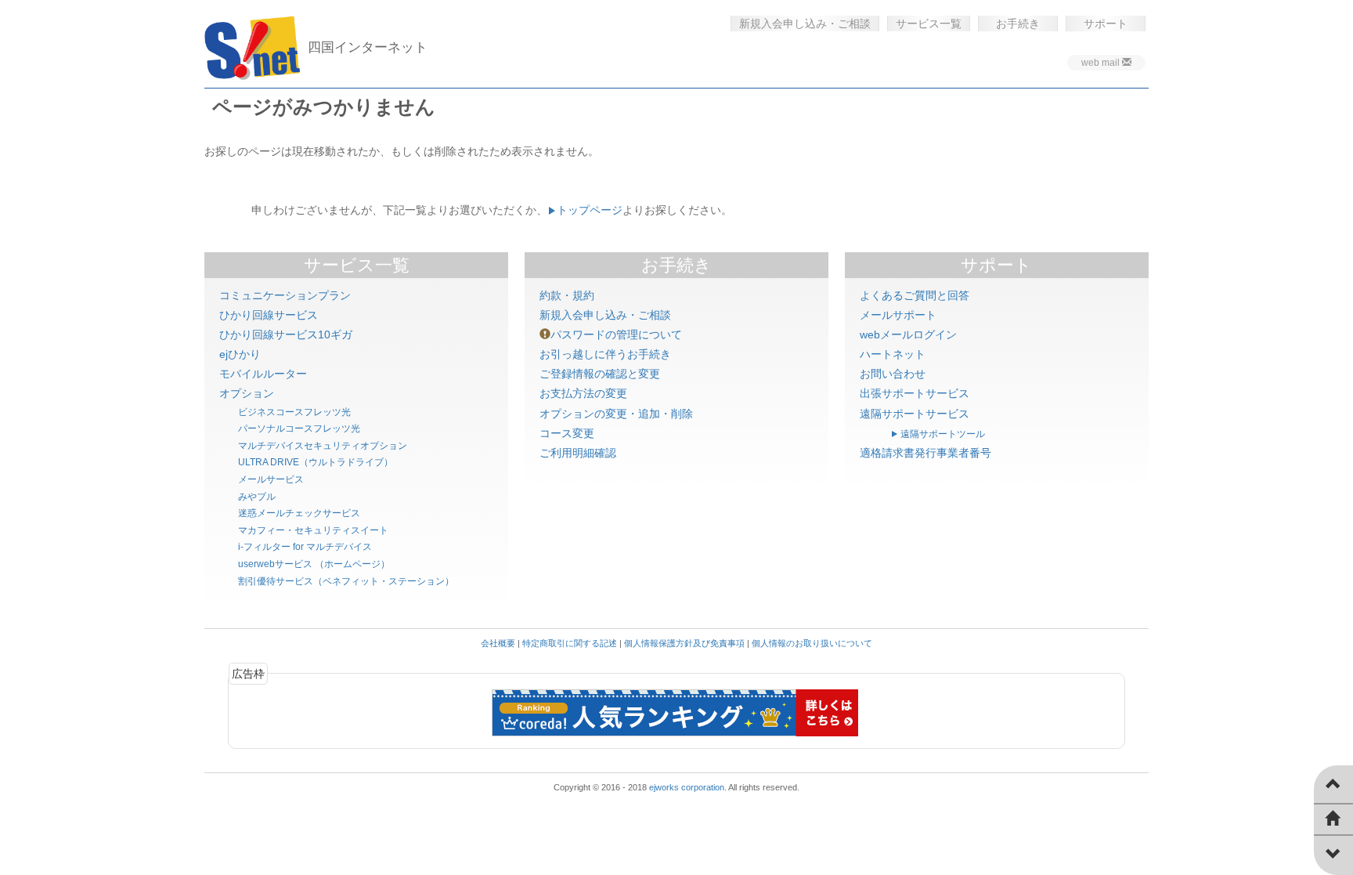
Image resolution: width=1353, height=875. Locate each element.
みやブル (257, 496)
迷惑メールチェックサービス (299, 513)
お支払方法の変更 (583, 393)
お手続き (1018, 23)
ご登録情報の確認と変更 (599, 373)
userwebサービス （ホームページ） (314, 564)
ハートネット (892, 354)
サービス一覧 (929, 23)
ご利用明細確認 (577, 453)
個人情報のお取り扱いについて (812, 643)
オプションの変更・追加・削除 (616, 413)
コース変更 (566, 433)
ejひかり (240, 354)
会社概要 (498, 643)
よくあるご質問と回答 (914, 295)
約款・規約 (566, 295)
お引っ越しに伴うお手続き (605, 354)
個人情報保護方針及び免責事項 (684, 643)
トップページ (589, 210)
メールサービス (271, 479)
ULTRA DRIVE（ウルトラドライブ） (315, 462)
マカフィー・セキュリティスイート (313, 530)
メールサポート (898, 315)
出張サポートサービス (914, 393)
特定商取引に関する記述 (569, 643)
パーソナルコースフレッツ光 (299, 428)
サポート (1106, 23)
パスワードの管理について (616, 334)
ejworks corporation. (688, 787)
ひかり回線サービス (268, 315)
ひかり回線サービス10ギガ (285, 334)
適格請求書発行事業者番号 (925, 453)
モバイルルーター (263, 373)
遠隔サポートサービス (914, 413)
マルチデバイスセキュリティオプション (322, 445)
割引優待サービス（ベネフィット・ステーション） (346, 581)
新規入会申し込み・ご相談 (805, 23)
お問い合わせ (892, 373)
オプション (246, 393)
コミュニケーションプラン (285, 295)
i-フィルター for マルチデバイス (305, 546)
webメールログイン (908, 334)
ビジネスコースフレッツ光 (294, 412)
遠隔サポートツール (942, 433)
